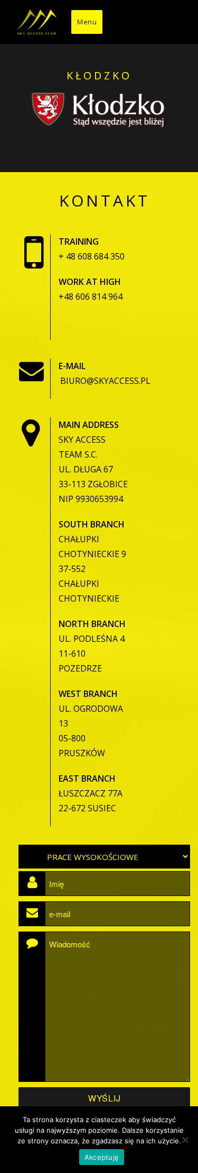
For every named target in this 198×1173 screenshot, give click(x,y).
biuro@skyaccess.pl (105, 381)
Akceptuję (101, 1157)
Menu (87, 21)
